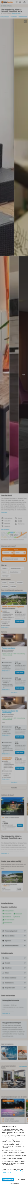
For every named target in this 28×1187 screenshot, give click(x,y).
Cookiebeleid (15, 1170)
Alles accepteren (8, 1179)
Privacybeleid (5, 1170)
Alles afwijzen (21, 1179)
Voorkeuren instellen (14, 1183)
